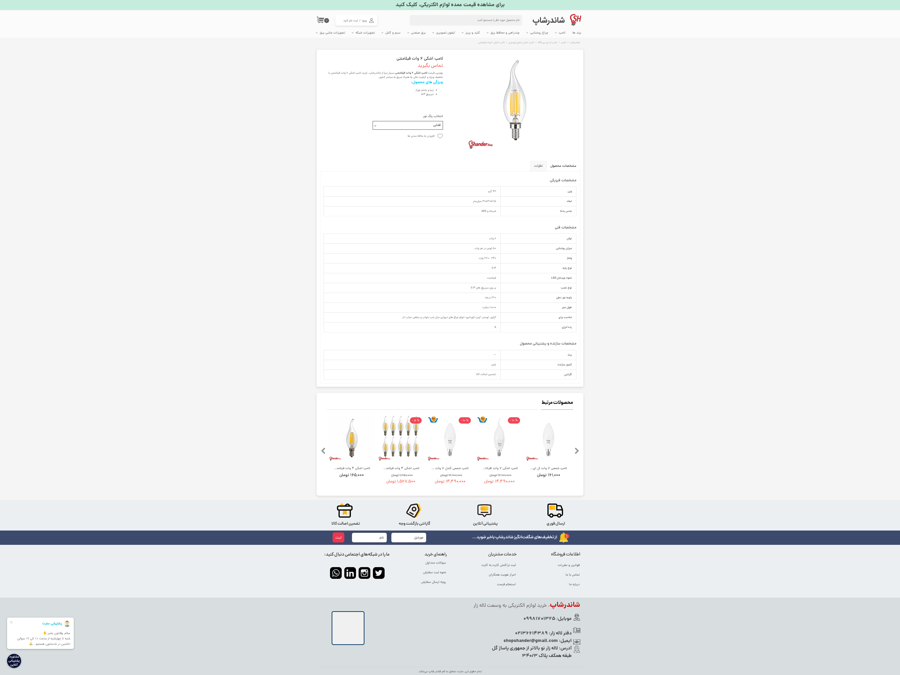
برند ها (576, 32)
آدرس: (565, 648)
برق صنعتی (418, 32)
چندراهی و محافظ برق (505, 32)
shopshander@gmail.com (530, 641)
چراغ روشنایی (539, 32)
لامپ (562, 32)
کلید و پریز (472, 32)
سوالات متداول (435, 563)
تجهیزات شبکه (365, 32)
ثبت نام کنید (350, 20)
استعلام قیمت (506, 584)
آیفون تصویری (445, 32)
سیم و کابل (393, 32)
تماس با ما (573, 575)
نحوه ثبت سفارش (434, 572)
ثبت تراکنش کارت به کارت (499, 565)
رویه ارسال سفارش (433, 582)
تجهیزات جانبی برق (332, 32)
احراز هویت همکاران (502, 575)
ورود (364, 20)
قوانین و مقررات (569, 565)
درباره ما (574, 584)
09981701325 (539, 619)
